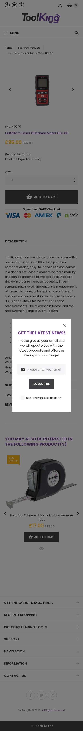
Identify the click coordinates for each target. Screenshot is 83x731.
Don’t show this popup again (44, 398)
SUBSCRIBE (41, 384)
